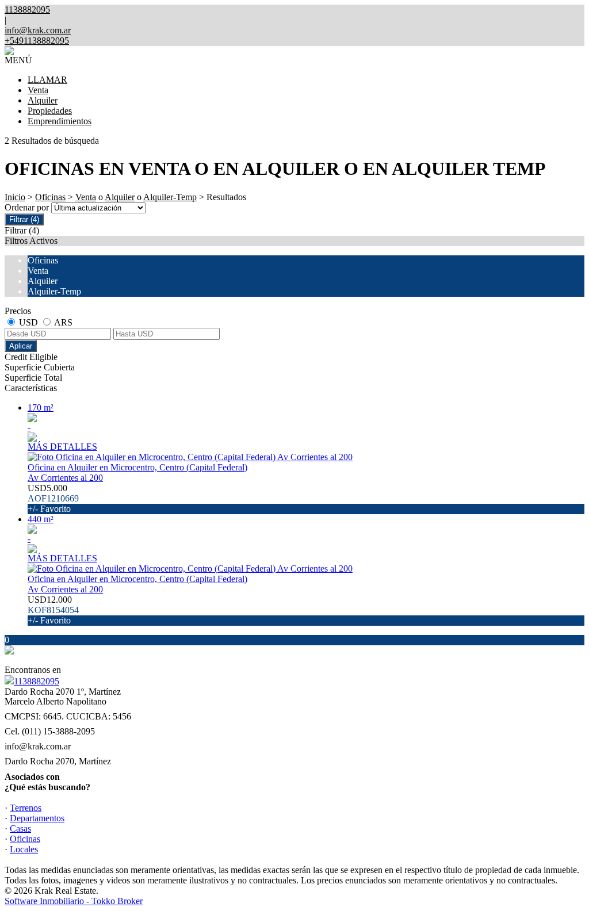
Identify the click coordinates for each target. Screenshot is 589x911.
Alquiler (43, 100)
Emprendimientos (59, 121)
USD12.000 (53, 610)
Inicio (15, 197)
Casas (20, 828)
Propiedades (50, 111)
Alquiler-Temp (170, 197)
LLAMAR (47, 80)
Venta (38, 90)
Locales (24, 849)
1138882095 (36, 681)
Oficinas (50, 197)
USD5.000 (53, 498)
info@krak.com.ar (38, 30)
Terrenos (25, 808)
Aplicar (20, 346)
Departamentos (37, 818)
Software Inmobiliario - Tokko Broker (74, 901)
